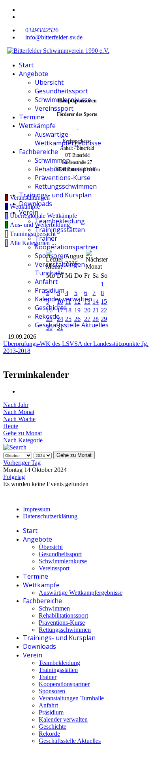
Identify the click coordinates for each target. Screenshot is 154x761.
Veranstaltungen (30, 197)
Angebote (33, 73)
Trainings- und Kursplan (55, 195)
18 (68, 310)
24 (60, 319)
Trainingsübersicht (33, 233)
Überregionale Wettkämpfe (43, 215)
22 (104, 310)
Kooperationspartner (66, 247)
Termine (31, 117)
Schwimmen (52, 160)
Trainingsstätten (60, 229)
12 (77, 301)
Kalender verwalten (63, 299)
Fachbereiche (38, 151)
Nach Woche (19, 419)
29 (104, 319)
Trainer (46, 238)
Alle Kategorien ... (33, 242)
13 (87, 301)
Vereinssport (54, 108)
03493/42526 (41, 30)
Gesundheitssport (61, 91)
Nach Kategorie (23, 440)
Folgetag (14, 476)
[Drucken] (21, 391)
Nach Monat (18, 411)
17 (60, 310)
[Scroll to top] (5, 754)
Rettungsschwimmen (66, 186)
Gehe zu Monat (22, 433)
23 (49, 319)
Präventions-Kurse (62, 177)
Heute (10, 426)
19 (77, 310)
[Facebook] (21, 9)
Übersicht (49, 82)
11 (68, 301)
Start (26, 65)
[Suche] (14, 447)
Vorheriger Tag (22, 462)
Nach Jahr (15, 404)
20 (87, 310)
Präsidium (49, 290)
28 (95, 319)
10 (60, 301)
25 (68, 319)
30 (49, 327)
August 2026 (74, 260)
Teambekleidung (60, 221)
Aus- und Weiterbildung (40, 224)
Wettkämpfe (37, 125)
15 (104, 301)
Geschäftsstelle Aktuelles (72, 325)
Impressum (36, 509)
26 (77, 319)
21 (95, 310)
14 (95, 301)
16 (49, 310)
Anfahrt (46, 281)
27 (87, 319)
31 (60, 327)
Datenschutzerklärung (50, 516)
